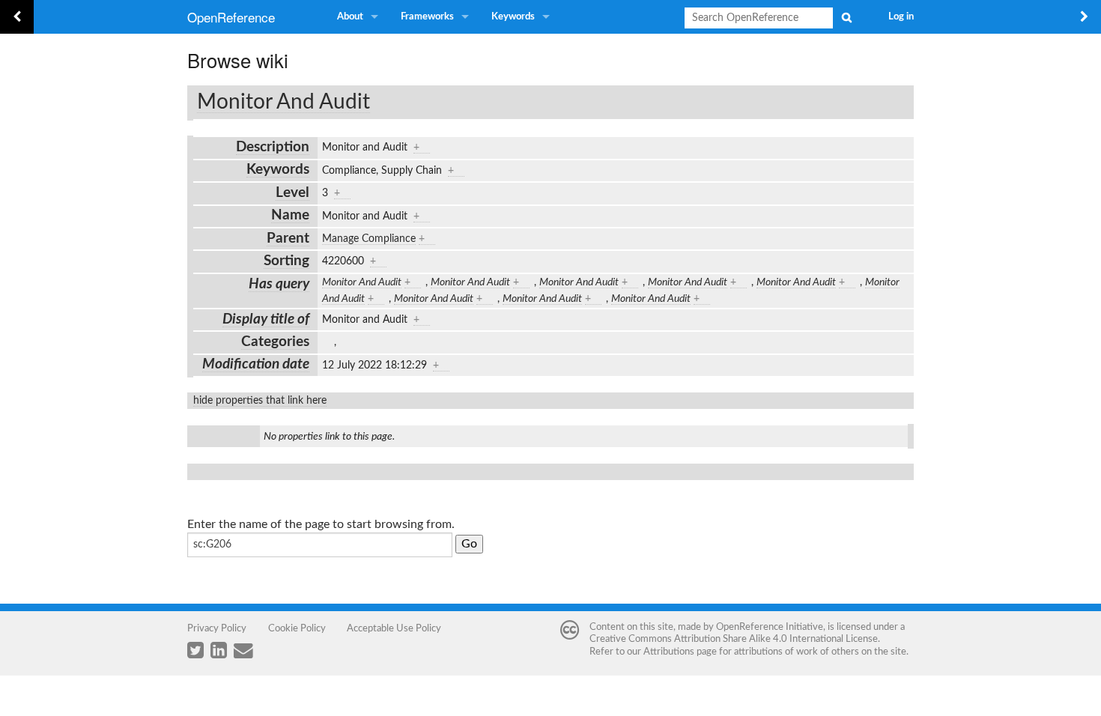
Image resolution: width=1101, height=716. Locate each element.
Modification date (255, 364)
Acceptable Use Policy (394, 628)
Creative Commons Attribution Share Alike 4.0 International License (733, 638)
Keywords (513, 17)
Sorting (286, 261)
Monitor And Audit (283, 101)
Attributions (668, 651)
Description (272, 147)
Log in (901, 17)
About (350, 17)
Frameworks (427, 17)
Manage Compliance (369, 239)
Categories (275, 342)
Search (846, 17)
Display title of (265, 319)
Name (290, 215)
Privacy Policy (216, 628)
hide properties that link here (260, 400)
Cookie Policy (297, 628)
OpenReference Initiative (769, 626)
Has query (279, 284)
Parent (288, 238)
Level (292, 193)
